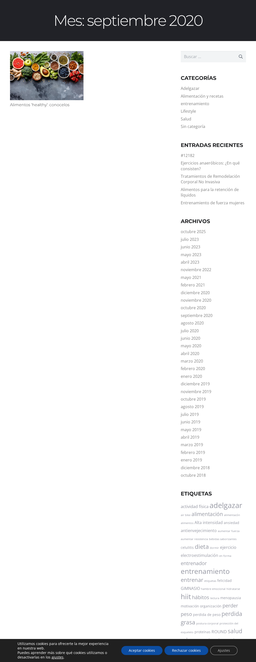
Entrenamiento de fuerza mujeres (212, 203)
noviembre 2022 (196, 269)
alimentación (207, 514)
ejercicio (228, 547)
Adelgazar (190, 88)
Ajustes (224, 650)
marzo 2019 (192, 444)
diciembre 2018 (195, 467)
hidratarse (233, 589)
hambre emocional (213, 589)
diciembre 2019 (195, 384)
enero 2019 (191, 460)
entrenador (194, 563)
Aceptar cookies (142, 650)
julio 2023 (190, 239)
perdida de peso (206, 614)
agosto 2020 (192, 323)
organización (211, 606)
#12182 (187, 155)
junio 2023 (190, 247)
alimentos (187, 523)
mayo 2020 (191, 346)
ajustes (58, 657)
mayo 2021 (191, 277)
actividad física (194, 506)
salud (235, 631)
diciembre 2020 (195, 292)
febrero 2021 (193, 285)
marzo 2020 (192, 361)
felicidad (224, 580)
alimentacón (232, 515)
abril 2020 (190, 353)
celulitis (187, 547)
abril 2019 (190, 437)
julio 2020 (190, 331)
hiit (186, 596)
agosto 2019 (192, 406)
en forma (225, 556)
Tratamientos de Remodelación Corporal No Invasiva (210, 179)
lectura (214, 598)
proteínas (202, 631)
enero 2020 (191, 376)
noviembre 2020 (196, 300)
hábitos (200, 597)
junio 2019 (190, 422)
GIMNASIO (190, 588)
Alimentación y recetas (202, 96)
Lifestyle (188, 111)
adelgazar (226, 505)
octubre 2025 (193, 231)
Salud (186, 119)
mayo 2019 (191, 429)
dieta (202, 546)
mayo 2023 (191, 254)
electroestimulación (199, 555)
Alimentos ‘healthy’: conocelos (40, 104)
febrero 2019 (193, 452)
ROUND (219, 631)
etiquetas (210, 581)
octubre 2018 (193, 475)
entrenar (192, 579)
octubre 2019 (193, 399)
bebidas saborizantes (222, 539)
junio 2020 (190, 338)
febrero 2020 (193, 368)
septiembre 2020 (196, 315)
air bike (185, 515)
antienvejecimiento (199, 530)
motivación (190, 606)
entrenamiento (195, 103)
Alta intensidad (208, 522)
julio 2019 (190, 414)
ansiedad (231, 522)
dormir (214, 548)
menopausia (230, 597)
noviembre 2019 (196, 391)
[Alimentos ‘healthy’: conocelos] (47, 75)
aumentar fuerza (229, 531)
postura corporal (207, 623)
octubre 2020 (193, 307)
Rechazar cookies (186, 650)
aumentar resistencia (194, 539)
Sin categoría (193, 126)
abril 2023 (190, 262)
